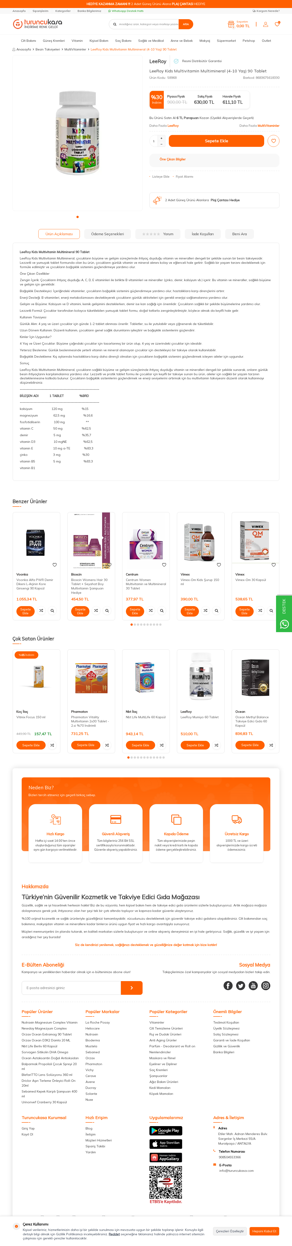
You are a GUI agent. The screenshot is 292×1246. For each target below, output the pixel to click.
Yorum (168, 234)
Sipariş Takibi (95, 1146)
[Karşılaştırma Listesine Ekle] (41, 610)
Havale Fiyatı (232, 96)
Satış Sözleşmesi (225, 1034)
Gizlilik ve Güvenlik (226, 1046)
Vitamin (77, 41)
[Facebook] (228, 985)
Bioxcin (76, 574)
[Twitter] (240, 985)
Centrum (132, 574)
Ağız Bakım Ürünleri (163, 1082)
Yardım (91, 1152)
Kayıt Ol (27, 1134)
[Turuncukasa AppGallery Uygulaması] (165, 1161)
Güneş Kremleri (54, 41)
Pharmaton (79, 712)
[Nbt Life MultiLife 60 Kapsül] (146, 678)
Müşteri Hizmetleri (99, 1140)
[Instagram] (265, 985)
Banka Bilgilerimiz (89, 11)
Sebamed (93, 1052)
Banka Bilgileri (223, 1052)
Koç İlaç (22, 712)
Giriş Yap (28, 1128)
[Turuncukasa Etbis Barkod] (165, 1203)
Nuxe (89, 1100)
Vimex (185, 574)
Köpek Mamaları (161, 1094)
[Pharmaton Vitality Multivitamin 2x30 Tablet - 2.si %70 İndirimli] (91, 678)
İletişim (91, 1134)
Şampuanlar (158, 1076)
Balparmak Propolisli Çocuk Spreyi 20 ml (49, 1066)
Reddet (114, 1234)
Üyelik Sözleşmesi (226, 1028)
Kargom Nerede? (268, 11)
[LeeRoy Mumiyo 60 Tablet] (200, 678)
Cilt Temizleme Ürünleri (166, 1028)
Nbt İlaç (131, 712)
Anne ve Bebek (182, 41)
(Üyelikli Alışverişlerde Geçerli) (232, 118)
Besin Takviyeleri (48, 49)
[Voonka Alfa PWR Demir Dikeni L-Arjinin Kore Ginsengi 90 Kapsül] (36, 540)
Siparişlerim (40, 11)
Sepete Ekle (216, 140)
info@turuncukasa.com (236, 1171)
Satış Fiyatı (205, 96)
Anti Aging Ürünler (163, 1040)
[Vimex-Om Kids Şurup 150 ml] (200, 540)
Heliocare (93, 1028)
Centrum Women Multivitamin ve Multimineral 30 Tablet (146, 584)
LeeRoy (157, 61)
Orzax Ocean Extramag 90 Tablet (47, 1034)
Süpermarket (226, 41)
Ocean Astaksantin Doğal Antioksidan (50, 1058)
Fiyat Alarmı (184, 176)
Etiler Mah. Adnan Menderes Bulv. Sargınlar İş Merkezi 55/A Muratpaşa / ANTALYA (243, 1139)
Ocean (240, 712)
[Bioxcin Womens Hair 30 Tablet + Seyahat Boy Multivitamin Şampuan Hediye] (91, 540)
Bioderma (93, 1040)
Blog (89, 1128)
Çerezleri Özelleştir (230, 1231)
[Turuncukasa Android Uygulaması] (165, 1134)
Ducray (91, 1088)
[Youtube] (253, 985)
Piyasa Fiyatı (176, 96)
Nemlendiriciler (160, 1052)
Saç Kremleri (158, 1070)
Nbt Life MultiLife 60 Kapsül (146, 717)
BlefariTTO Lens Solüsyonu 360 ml (47, 1075)
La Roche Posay (98, 1022)
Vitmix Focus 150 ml (30, 717)
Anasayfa (19, 11)
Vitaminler (156, 1022)
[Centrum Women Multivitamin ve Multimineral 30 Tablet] (146, 540)
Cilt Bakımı (28, 41)
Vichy (90, 1070)
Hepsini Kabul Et (264, 1231)
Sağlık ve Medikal (151, 41)
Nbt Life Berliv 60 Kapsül (39, 1046)
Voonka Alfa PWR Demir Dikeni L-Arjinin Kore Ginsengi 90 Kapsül (34, 584)
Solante (91, 1094)
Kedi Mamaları (159, 1088)
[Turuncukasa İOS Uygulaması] (165, 1148)
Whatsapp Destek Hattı (127, 11)
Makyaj (205, 41)
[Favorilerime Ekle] (55, 565)
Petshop (249, 41)
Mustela (91, 1046)
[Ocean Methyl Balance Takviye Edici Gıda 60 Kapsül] (255, 678)
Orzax (90, 1058)
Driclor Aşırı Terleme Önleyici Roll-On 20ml (49, 1083)
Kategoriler (62, 11)
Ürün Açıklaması (59, 234)
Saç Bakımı (123, 41)
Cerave (91, 1076)
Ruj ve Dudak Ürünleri (165, 1034)
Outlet (266, 41)
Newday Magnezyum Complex (44, 1028)
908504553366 (230, 1157)
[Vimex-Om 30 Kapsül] (255, 540)
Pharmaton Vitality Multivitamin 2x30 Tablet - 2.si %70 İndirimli (90, 721)
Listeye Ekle (160, 176)
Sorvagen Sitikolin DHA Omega (45, 1052)
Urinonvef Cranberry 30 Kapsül (44, 1102)
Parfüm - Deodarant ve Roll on (172, 1046)
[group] (77, 133)
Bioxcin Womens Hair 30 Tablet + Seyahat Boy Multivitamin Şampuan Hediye (89, 586)
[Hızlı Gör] (52, 610)
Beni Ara (239, 234)
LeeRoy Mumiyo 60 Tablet (200, 717)
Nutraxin (92, 1034)
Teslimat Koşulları (226, 1022)
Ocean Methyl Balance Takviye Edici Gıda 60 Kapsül (252, 721)
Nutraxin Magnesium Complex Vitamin (50, 1022)
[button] (77, 217)
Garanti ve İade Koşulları (231, 1040)
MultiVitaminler (75, 49)
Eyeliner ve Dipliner (163, 1064)
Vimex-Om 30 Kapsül (250, 580)
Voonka (22, 574)
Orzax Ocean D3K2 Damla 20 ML (46, 1040)
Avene (90, 1082)
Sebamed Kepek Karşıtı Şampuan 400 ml (49, 1093)
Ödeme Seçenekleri (107, 234)
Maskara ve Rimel (162, 1058)
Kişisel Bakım (99, 41)
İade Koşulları (203, 234)
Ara (186, 24)
